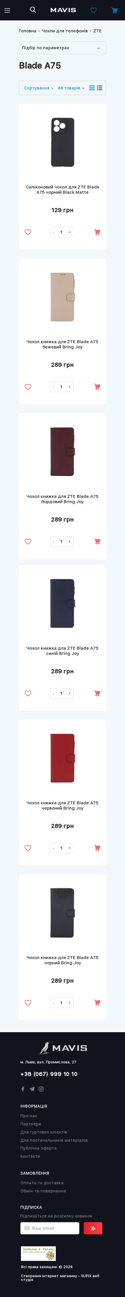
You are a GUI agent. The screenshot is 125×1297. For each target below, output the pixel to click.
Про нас (28, 1115)
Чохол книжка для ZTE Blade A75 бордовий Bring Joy (62, 499)
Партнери (30, 1124)
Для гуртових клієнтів (43, 1132)
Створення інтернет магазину (49, 1276)
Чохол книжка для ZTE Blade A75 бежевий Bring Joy (62, 344)
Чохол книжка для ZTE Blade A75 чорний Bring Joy (62, 960)
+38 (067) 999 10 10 (49, 1074)
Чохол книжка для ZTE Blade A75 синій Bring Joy (62, 651)
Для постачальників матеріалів (54, 1140)
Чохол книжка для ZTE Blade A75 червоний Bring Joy (62, 805)
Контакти (30, 1156)
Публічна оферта (38, 1148)
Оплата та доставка (42, 1182)
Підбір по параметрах (45, 47)
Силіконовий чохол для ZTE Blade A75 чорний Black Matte (62, 189)
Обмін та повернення (43, 1191)
